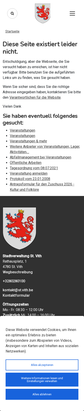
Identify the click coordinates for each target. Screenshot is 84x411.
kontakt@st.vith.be (18, 290)
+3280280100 (14, 281)
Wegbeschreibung (18, 272)
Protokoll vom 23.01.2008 (30, 179)
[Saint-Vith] (43, 13)
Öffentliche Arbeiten (25, 163)
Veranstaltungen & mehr (28, 141)
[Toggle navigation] (72, 13)
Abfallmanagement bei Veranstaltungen (40, 157)
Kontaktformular (16, 295)
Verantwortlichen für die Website (35, 97)
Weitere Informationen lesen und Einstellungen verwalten (42, 379)
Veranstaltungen (22, 130)
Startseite (12, 31)
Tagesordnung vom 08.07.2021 (34, 168)
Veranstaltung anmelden (28, 173)
